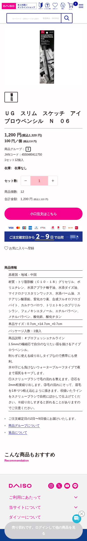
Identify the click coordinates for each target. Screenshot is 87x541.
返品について (17, 432)
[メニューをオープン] (81, 6)
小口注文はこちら (43, 214)
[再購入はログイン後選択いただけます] (62, 6)
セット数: (11, 180)
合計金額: (11, 199)
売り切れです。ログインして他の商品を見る (43, 530)
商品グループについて (24, 425)
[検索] (66, 18)
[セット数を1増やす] (53, 180)
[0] (71, 6)
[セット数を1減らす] (25, 180)
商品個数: (11, 191)
